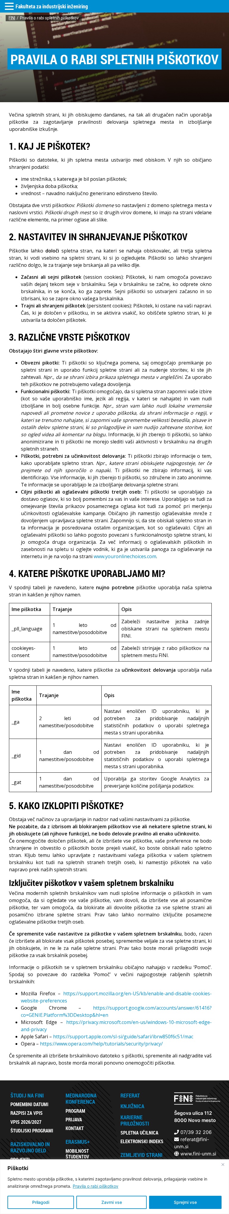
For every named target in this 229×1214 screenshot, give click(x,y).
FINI (12, 18)
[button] (10, 6)
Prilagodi (40, 1202)
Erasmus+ (78, 1141)
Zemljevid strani (141, 1154)
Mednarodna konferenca (81, 1099)
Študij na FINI (27, 1095)
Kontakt (75, 1128)
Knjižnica (132, 1106)
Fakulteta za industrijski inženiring (52, 6)
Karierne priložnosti (134, 1120)
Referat (130, 1095)
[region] (114, 1186)
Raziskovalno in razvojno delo (30, 1147)
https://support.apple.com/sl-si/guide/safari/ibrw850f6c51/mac (123, 1036)
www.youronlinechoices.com (125, 556)
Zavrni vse (111, 1202)
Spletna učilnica (139, 1132)
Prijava (74, 1119)
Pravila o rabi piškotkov (95, 1186)
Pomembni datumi (29, 1104)
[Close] (222, 1164)
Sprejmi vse (185, 1202)
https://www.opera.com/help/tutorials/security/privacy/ (101, 1043)
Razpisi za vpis (26, 1113)
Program (75, 1111)
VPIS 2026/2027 (25, 1122)
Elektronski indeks (141, 1141)
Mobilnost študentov (77, 1154)
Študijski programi (31, 1130)
